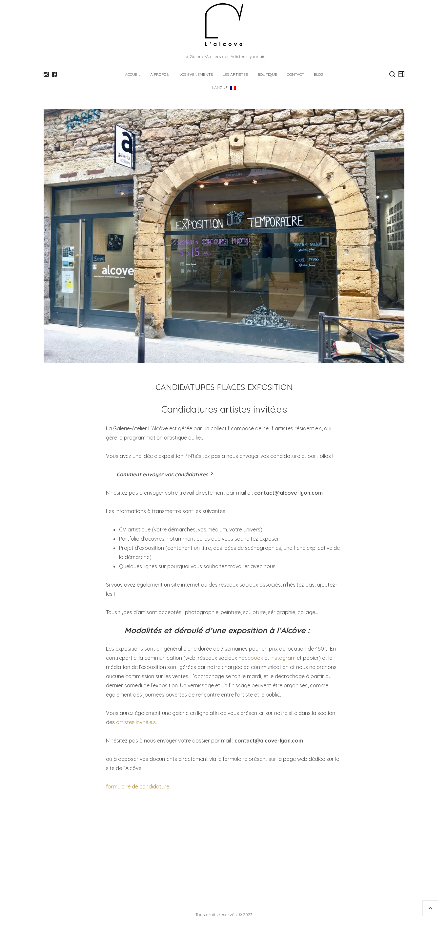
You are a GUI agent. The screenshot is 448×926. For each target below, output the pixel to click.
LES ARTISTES (235, 74)
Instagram (283, 658)
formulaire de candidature (138, 786)
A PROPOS (159, 74)
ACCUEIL (132, 74)
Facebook (250, 658)
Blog (318, 74)
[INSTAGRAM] (46, 74)
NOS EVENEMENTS (195, 74)
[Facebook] (54, 74)
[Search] (392, 74)
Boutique (267, 74)
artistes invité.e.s (136, 722)
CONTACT (295, 74)
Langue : (221, 87)
